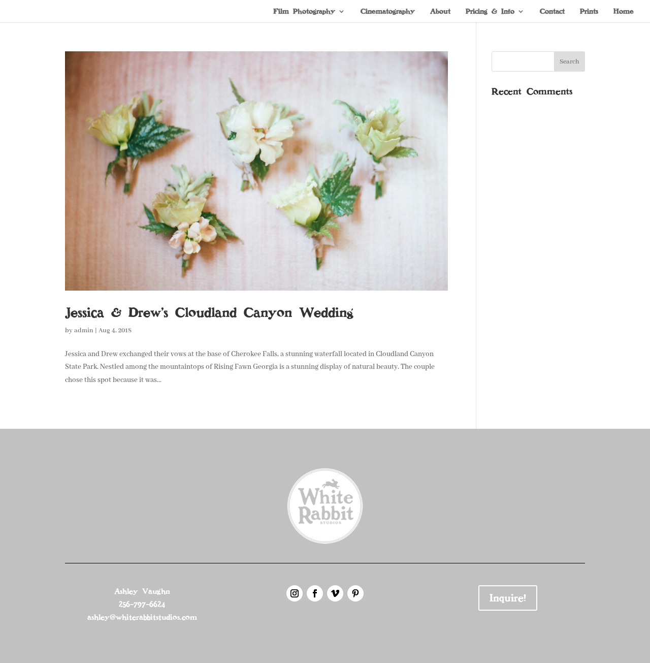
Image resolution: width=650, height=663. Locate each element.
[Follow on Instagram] (294, 593)
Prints (589, 12)
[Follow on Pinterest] (355, 593)
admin (83, 330)
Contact (552, 12)
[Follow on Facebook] (315, 593)
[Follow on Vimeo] (335, 593)
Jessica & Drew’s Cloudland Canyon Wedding (209, 312)
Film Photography (304, 12)
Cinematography (388, 12)
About (440, 12)
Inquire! (508, 598)
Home (623, 12)
